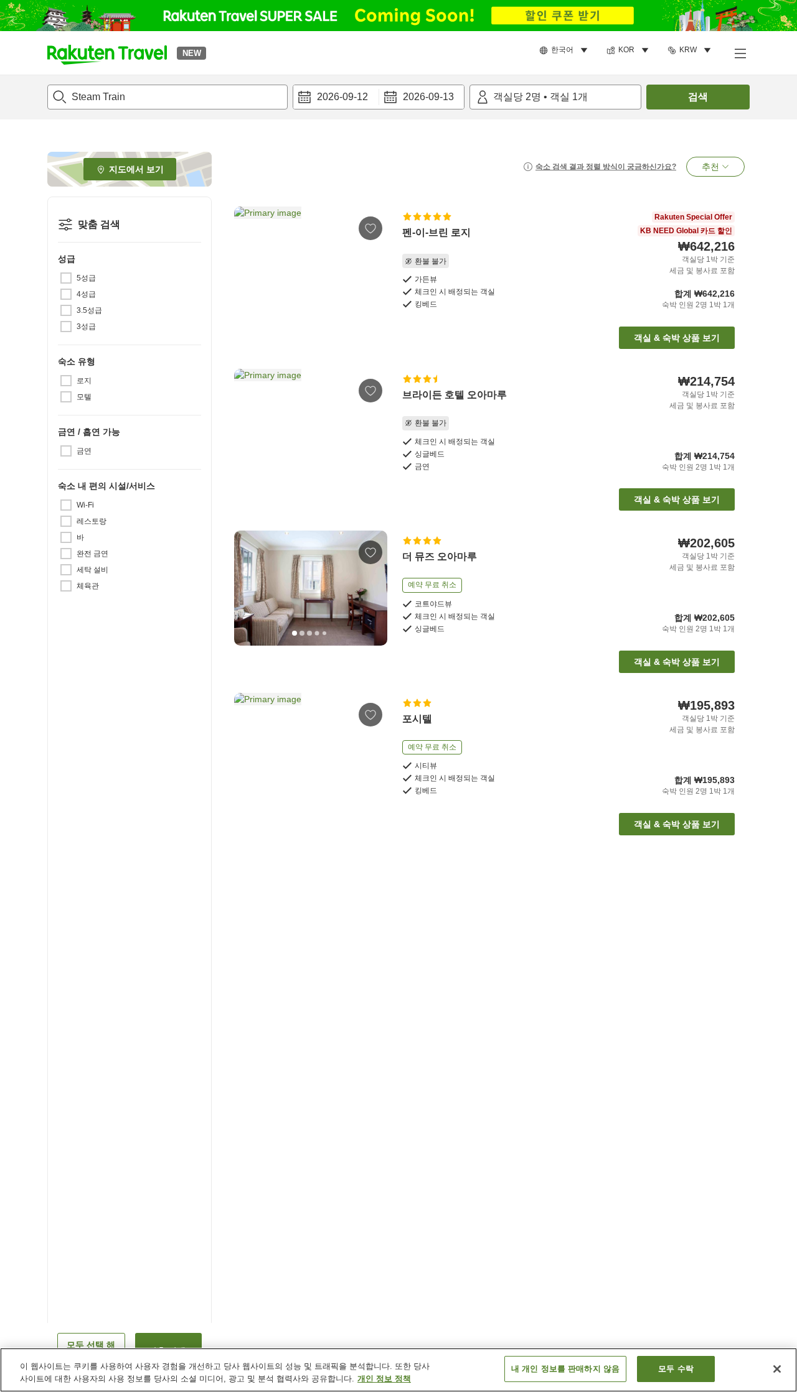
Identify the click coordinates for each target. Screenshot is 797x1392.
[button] (107, 53)
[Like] (370, 228)
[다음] (373, 263)
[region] (398, 1370)
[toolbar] (379, 97)
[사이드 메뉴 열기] (740, 53)
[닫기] (777, 1369)
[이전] (248, 263)
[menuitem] (565, 50)
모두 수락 (676, 1368)
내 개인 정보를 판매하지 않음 (565, 1368)
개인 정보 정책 (384, 1378)
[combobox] (167, 97)
